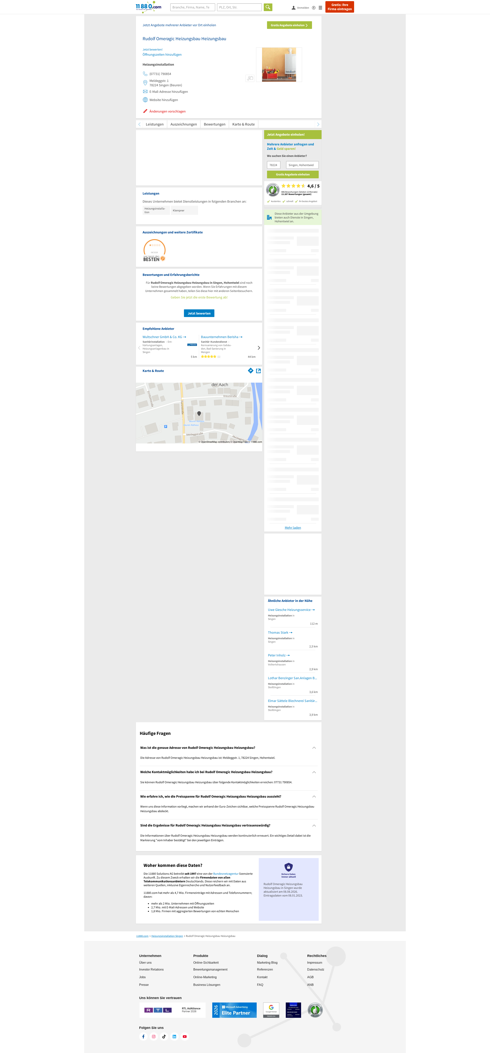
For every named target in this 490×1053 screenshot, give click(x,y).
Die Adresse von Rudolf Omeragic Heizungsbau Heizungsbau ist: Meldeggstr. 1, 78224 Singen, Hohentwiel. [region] (207, 758)
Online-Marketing (205, 977)
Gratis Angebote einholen (288, 25)
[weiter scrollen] (318, 124)
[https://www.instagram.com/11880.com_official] (153, 1036)
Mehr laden (293, 527)
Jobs (142, 977)
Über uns (145, 962)
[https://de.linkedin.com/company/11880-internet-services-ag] (174, 1036)
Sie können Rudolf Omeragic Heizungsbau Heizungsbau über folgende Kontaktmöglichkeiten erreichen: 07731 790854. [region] (216, 782)
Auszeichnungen (184, 124)
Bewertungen (214, 124)
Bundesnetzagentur (226, 873)
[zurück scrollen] (139, 124)
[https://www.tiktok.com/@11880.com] (164, 1036)
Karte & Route (243, 124)
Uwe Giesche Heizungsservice (289, 609)
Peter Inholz (277, 655)
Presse (144, 984)
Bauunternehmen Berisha (219, 337)
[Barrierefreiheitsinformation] (315, 7)
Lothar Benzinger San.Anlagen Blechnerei (293, 678)
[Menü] (322, 7)
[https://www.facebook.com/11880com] (143, 1036)
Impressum (314, 962)
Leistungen (155, 124)
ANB (310, 984)
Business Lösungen (206, 984)
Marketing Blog (267, 962)
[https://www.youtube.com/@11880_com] (184, 1036)
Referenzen (265, 969)
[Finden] (268, 7)
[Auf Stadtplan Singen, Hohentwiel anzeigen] (258, 370)
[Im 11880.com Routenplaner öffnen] (251, 370)
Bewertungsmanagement (210, 969)
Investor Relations (151, 969)
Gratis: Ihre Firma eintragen (340, 6)
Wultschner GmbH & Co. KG (162, 337)
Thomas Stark (278, 632)
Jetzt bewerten (199, 313)
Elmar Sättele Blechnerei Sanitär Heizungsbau (293, 700)
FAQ (260, 984)
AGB (310, 977)
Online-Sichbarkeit (206, 962)
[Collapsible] (314, 748)
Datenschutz (315, 969)
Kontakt (262, 977)
